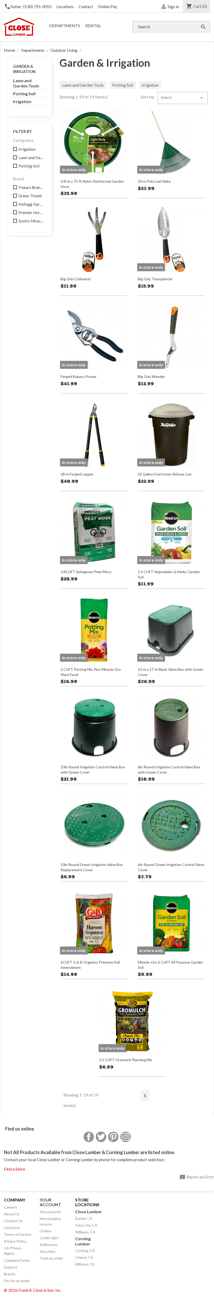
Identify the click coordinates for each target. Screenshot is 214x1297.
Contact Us (13, 1220)
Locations (65, 6)
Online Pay (107, 6)
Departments (64, 25)
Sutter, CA (83, 1218)
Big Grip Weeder (151, 376)
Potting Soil (24, 93)
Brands (9, 1274)
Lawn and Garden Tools (26, 83)
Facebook (89, 1137)
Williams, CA (85, 1232)
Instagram (125, 1137)
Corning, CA (85, 1250)
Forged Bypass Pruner (79, 376)
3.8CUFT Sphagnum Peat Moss (86, 571)
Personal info (50, 1212)
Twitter (101, 1137)
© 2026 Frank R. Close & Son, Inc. (32, 1290)
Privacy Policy (15, 1241)
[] (198, 21)
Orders (45, 1231)
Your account (50, 1202)
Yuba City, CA (86, 1225)
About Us (12, 1214)
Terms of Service (17, 1234)
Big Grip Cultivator (76, 279)
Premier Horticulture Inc (31, 212)
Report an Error (196, 1177)
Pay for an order (17, 1280)
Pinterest (113, 1137)
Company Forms (17, 1260)
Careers (10, 1207)
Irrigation (22, 101)
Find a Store (14, 1168)
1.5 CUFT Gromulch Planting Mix (125, 1060)
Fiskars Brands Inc (31, 187)
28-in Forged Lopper (77, 474)
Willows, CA (85, 1264)
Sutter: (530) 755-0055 (28, 6)
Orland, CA (84, 1257)
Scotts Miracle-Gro (31, 221)
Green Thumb (30, 195)
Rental (93, 25)
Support (10, 1267)
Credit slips (49, 1237)
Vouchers (47, 1251)
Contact (86, 6)
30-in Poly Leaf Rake (154, 181)
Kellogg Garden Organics (31, 204)
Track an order (51, 1258)
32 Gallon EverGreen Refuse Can (165, 474)
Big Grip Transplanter (155, 279)
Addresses (48, 1244)
